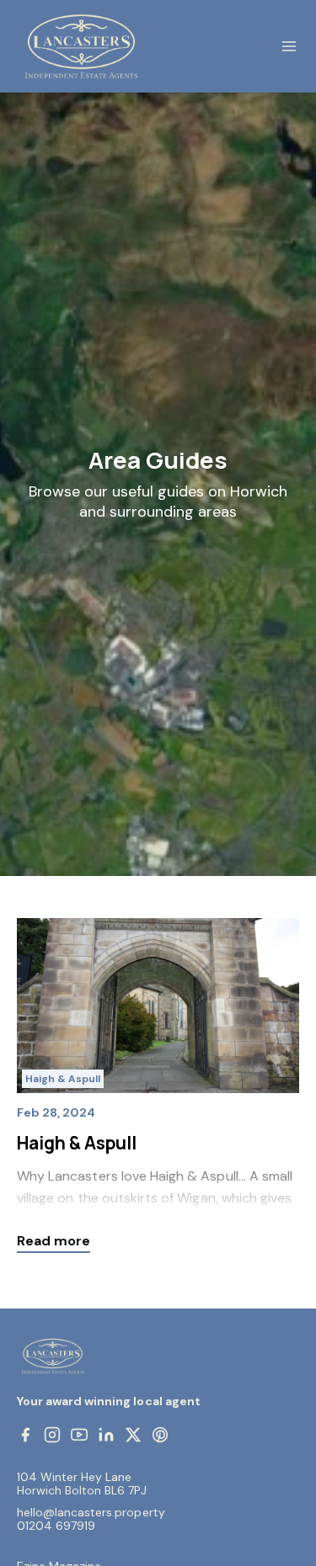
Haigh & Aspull (62, 1079)
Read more (53, 1241)
